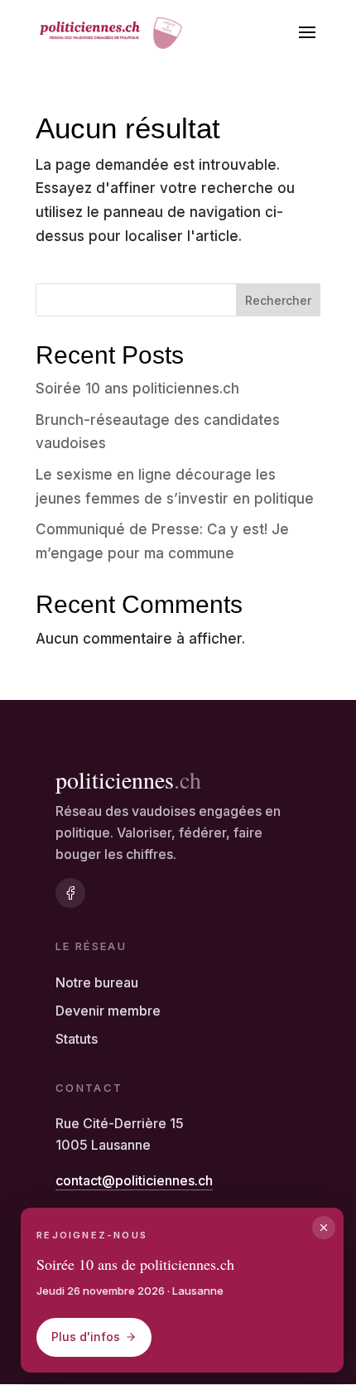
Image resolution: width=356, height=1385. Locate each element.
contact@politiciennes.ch (134, 1180)
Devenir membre (108, 1010)
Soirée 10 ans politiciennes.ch (137, 388)
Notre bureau (96, 982)
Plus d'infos (85, 1337)
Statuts (76, 1038)
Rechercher (278, 300)
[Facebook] (70, 893)
